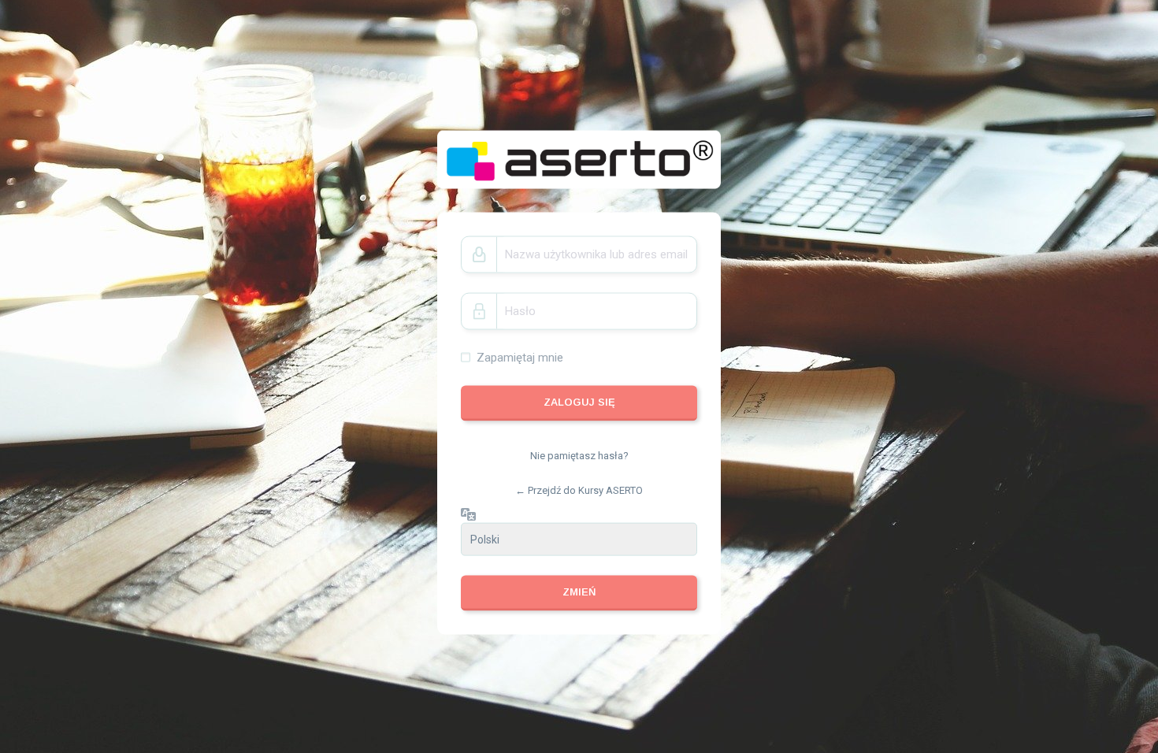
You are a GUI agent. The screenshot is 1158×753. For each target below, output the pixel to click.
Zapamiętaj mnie (520, 357)
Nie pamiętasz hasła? (579, 456)
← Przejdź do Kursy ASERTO (579, 489)
